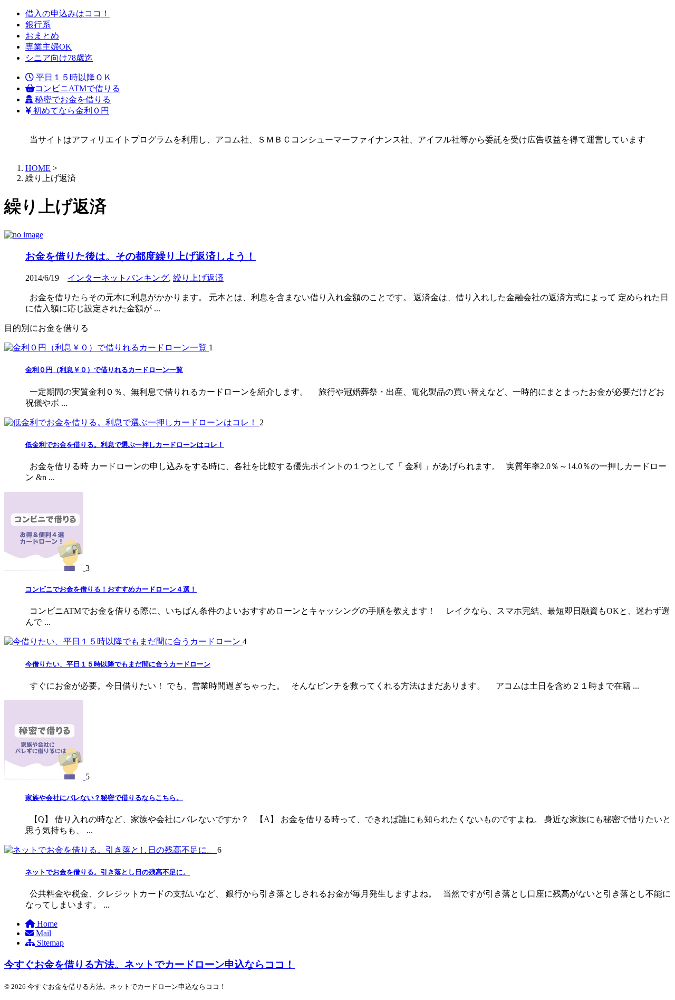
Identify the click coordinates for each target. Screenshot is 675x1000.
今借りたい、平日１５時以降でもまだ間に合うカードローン (117, 664)
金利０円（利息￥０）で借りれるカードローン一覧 (104, 370)
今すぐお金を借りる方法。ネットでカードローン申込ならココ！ (149, 964)
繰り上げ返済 (198, 277)
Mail (42, 933)
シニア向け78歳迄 (59, 57)
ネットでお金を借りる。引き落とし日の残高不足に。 (107, 872)
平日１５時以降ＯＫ (73, 77)
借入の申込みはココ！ (67, 13)
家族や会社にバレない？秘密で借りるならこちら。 (104, 798)
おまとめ (42, 35)
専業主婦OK (48, 46)
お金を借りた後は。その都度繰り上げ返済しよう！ (140, 256)
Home (46, 923)
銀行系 (38, 24)
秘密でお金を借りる (72, 99)
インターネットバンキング (118, 277)
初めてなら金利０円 (70, 110)
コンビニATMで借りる (77, 88)
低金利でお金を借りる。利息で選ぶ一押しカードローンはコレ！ (124, 445)
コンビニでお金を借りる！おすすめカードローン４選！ (111, 589)
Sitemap (49, 942)
